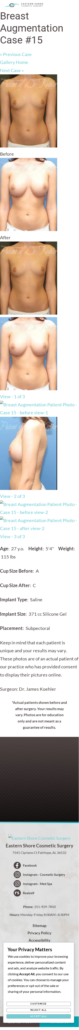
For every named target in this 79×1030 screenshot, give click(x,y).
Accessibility (39, 940)
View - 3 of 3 (12, 536)
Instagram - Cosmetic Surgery (44, 874)
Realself (28, 893)
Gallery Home (14, 62)
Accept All (38, 1016)
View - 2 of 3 (12, 496)
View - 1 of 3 (12, 396)
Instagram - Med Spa (37, 884)
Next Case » (12, 70)
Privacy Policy (39, 933)
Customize (38, 1004)
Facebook (30, 865)
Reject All (38, 1010)
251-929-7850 (45, 907)
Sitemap (39, 925)
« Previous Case (16, 54)
